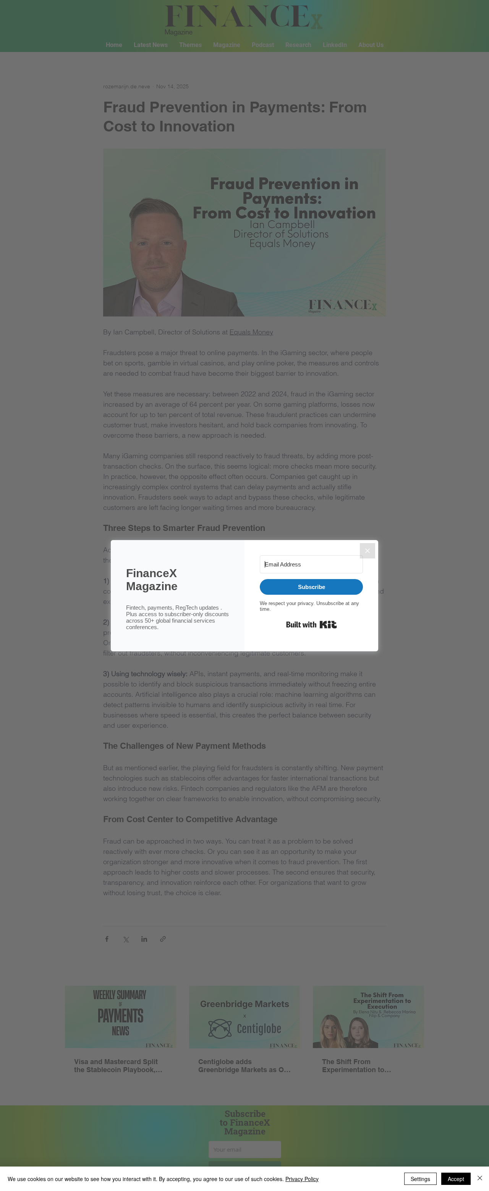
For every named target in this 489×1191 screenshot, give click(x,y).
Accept (456, 1179)
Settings (420, 1179)
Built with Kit (311, 624)
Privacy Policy (302, 1179)
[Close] (367, 550)
